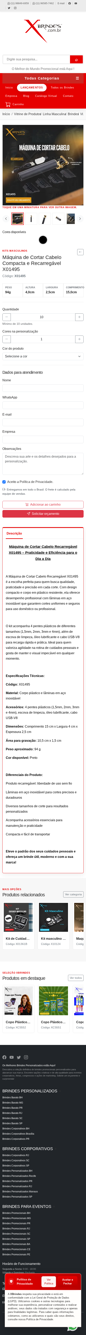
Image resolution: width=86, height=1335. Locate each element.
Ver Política (48, 1281)
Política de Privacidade (39, 1319)
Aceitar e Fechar (67, 1281)
